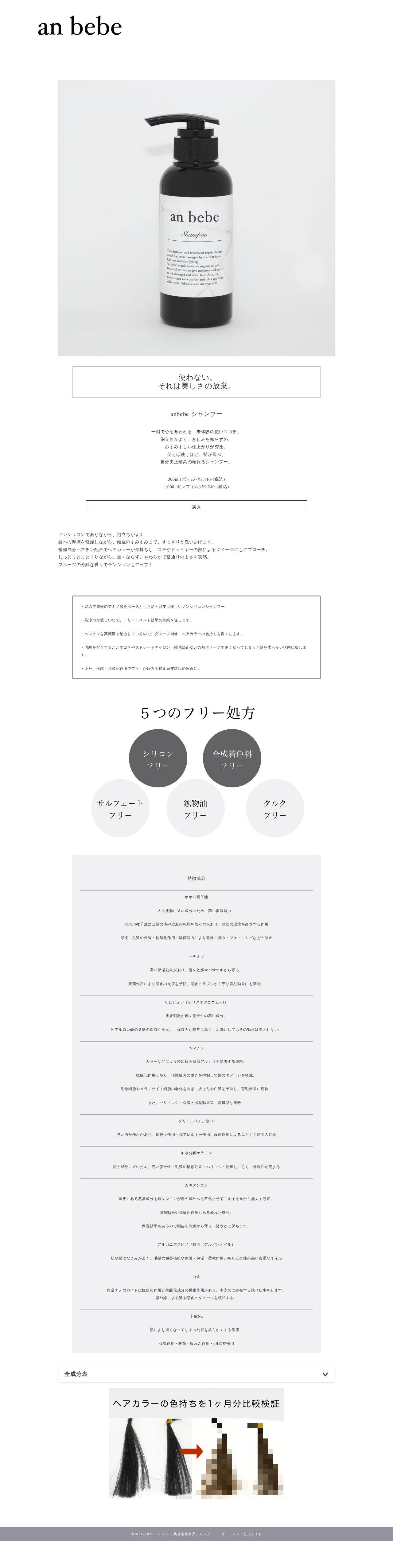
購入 (196, 507)
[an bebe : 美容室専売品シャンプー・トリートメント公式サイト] (79, 47)
